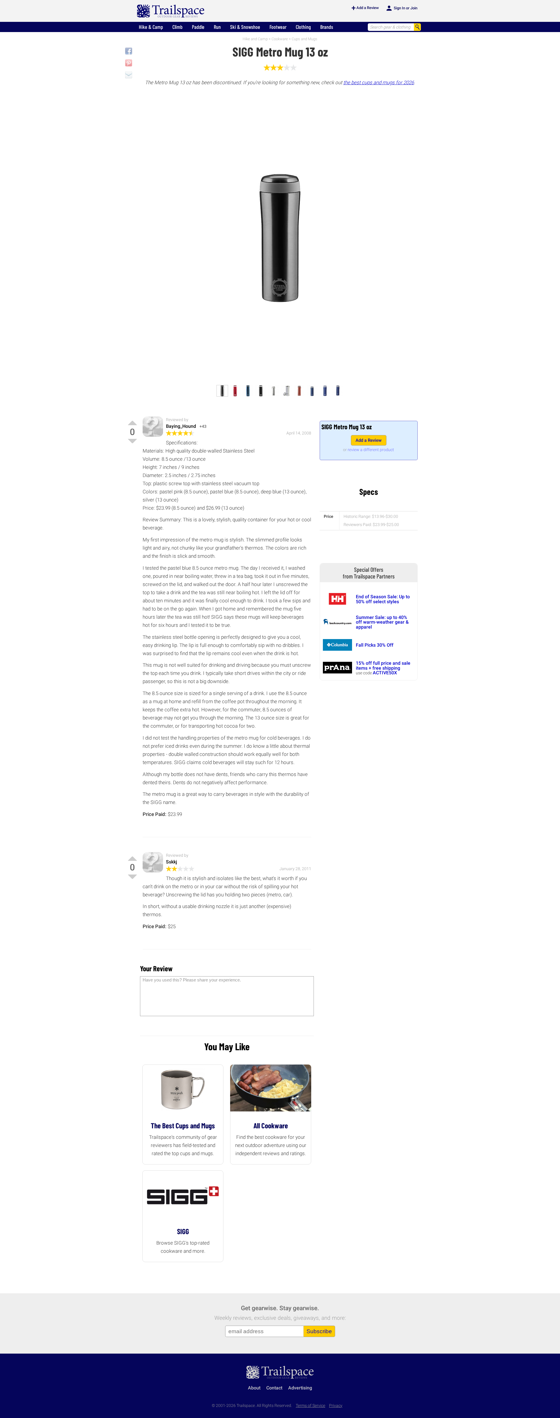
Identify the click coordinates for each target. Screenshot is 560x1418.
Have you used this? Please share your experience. (192, 979)
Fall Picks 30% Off (374, 645)
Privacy (335, 1405)
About (254, 1388)
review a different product (371, 449)
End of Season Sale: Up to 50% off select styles (383, 599)
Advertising (300, 1388)
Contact (274, 1388)
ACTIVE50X (385, 672)
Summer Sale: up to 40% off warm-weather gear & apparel (382, 622)
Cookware (280, 39)
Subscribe (319, 1331)
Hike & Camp (151, 27)
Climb (177, 27)
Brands (326, 27)
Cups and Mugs (304, 39)
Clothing (303, 27)
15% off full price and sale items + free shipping (383, 665)
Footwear (278, 27)
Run (217, 27)
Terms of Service (310, 1405)
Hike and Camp (255, 39)
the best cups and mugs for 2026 (378, 82)
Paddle (198, 27)
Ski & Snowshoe (245, 27)
